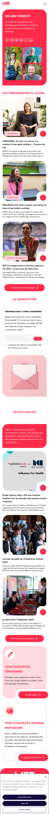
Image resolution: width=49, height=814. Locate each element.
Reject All (24, 803)
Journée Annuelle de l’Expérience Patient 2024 (22, 560)
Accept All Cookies (24, 797)
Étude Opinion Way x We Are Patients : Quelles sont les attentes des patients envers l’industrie (24, 498)
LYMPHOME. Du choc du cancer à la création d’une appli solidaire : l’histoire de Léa (23, 144)
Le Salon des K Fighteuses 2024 (18, 619)
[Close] (45, 777)
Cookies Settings (24, 809)
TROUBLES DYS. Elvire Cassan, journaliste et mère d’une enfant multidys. (24, 207)
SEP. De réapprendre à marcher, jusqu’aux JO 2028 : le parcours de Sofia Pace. (23, 267)
